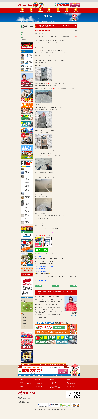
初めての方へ (22, 11)
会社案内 (31, 11)
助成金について (25, 25)
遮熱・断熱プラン (39, 386)
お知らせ (36, 30)
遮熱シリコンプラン (55, 382)
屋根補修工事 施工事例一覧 (27, 186)
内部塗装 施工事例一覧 (27, 215)
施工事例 (58, 11)
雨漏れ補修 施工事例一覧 (27, 211)
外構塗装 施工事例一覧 (27, 208)
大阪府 (23, 313)
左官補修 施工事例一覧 (27, 190)
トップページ (22, 379)
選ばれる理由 (40, 11)
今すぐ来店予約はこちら (41, 280)
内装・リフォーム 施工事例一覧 (27, 218)
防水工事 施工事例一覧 (27, 200)
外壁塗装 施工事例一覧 (27, 168)
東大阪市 (24, 323)
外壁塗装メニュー (38, 379)
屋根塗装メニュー (54, 379)
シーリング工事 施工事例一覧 (27, 204)
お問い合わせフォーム (27, 274)
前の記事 (73, 285)
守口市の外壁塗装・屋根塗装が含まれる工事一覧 (45, 266)
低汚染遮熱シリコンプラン (40, 383)
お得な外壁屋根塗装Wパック (55, 386)
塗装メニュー (49, 11)
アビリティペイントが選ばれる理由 (26, 383)
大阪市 (24, 326)
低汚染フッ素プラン (39, 384)
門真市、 (36, 36)
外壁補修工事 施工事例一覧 (27, 183)
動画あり (23, 27)
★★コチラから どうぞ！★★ (41, 256)
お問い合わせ (22, 386)
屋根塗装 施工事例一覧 (27, 172)
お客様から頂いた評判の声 (70, 383)
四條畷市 (24, 320)
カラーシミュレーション (70, 386)
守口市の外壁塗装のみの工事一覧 (41, 268)
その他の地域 (24, 327)
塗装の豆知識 (47, 30)
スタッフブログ (41, 30)
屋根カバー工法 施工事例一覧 (27, 193)
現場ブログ (76, 11)
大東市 (24, 319)
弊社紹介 (23, 30)
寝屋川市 (24, 317)
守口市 (24, 316)
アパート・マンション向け (55, 387)
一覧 (56, 285)
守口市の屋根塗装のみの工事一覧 (41, 271)
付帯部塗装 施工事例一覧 (27, 179)
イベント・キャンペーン (26, 37)
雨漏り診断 (68, 379)
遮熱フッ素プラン (55, 383)
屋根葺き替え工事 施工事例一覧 (27, 197)
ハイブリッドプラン (39, 382)
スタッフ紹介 (22, 384)
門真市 (24, 314)
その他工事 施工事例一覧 (27, 222)
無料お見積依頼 (59, 327)
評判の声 (67, 11)
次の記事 (39, 285)
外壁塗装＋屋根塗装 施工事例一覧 (28, 175)
